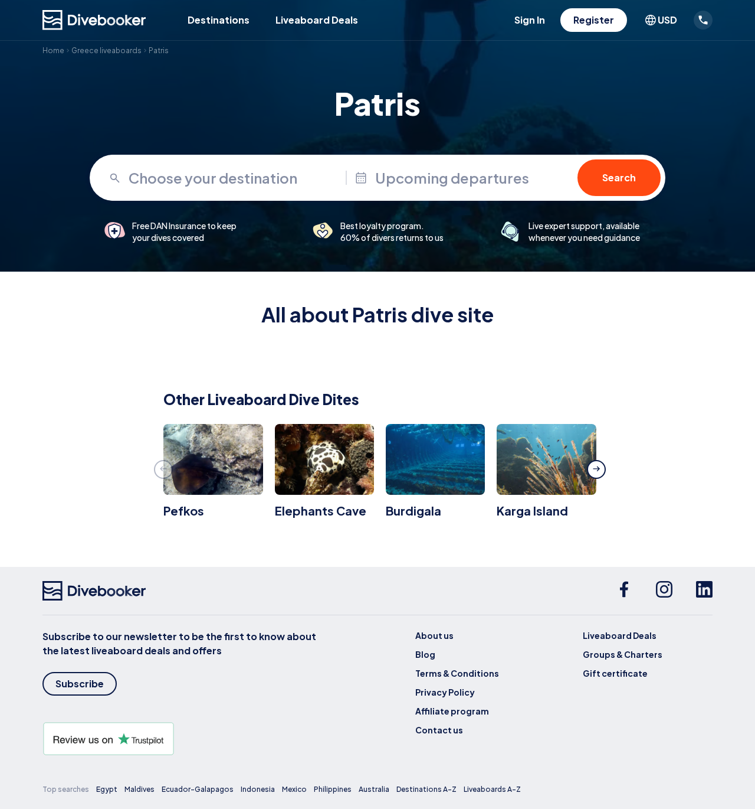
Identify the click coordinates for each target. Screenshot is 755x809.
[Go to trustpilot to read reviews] (181, 739)
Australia (374, 789)
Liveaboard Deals (316, 20)
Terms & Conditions (457, 673)
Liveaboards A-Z (492, 789)
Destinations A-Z (426, 789)
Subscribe (79, 683)
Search (619, 177)
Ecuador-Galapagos (198, 789)
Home (53, 50)
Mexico (294, 789)
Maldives (139, 789)
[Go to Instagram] (664, 591)
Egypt (106, 789)
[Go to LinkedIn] (704, 591)
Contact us (439, 730)
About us (434, 635)
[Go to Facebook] (624, 591)
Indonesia (258, 789)
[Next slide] (596, 469)
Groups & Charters (622, 654)
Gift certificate (615, 673)
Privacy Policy (445, 692)
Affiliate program (452, 711)
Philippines (333, 789)
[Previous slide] (163, 469)
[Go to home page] (94, 20)
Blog (425, 654)
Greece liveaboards (106, 50)
